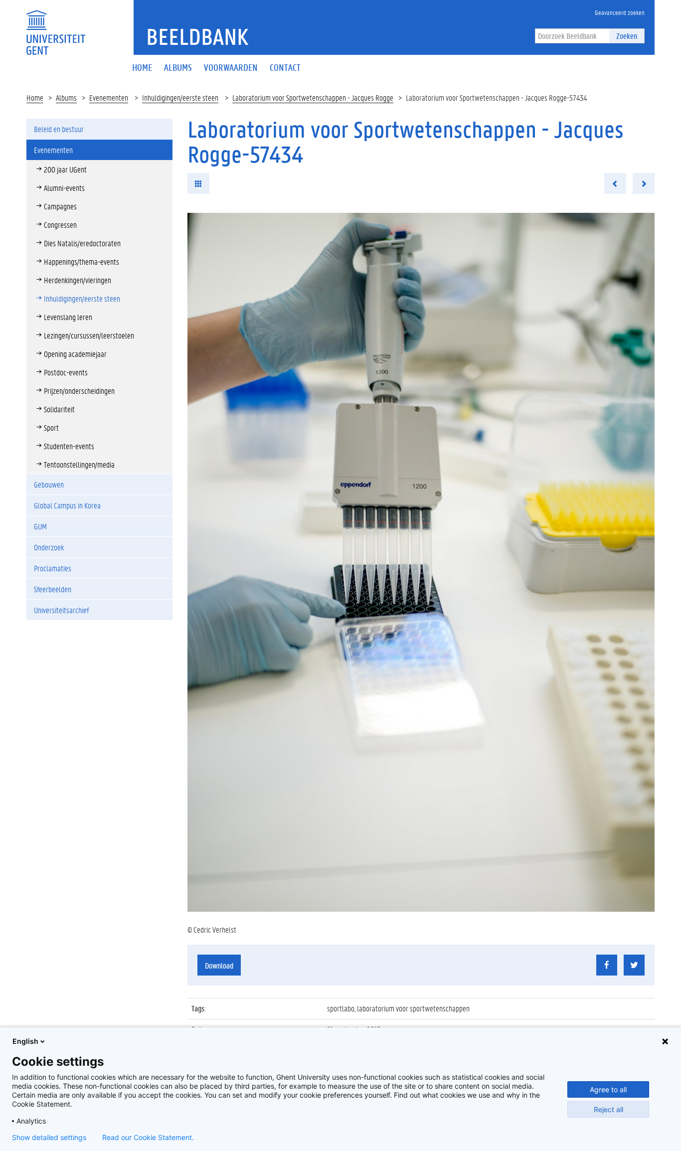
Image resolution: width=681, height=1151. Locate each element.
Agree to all (608, 1089)
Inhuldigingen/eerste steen (180, 97)
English (25, 1041)
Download (219, 965)
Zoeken (626, 35)
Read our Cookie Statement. (148, 1138)
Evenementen (108, 97)
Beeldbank (197, 36)
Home (34, 97)
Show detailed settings (49, 1138)
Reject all (608, 1109)
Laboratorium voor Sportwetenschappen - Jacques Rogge (312, 97)
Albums (66, 97)
